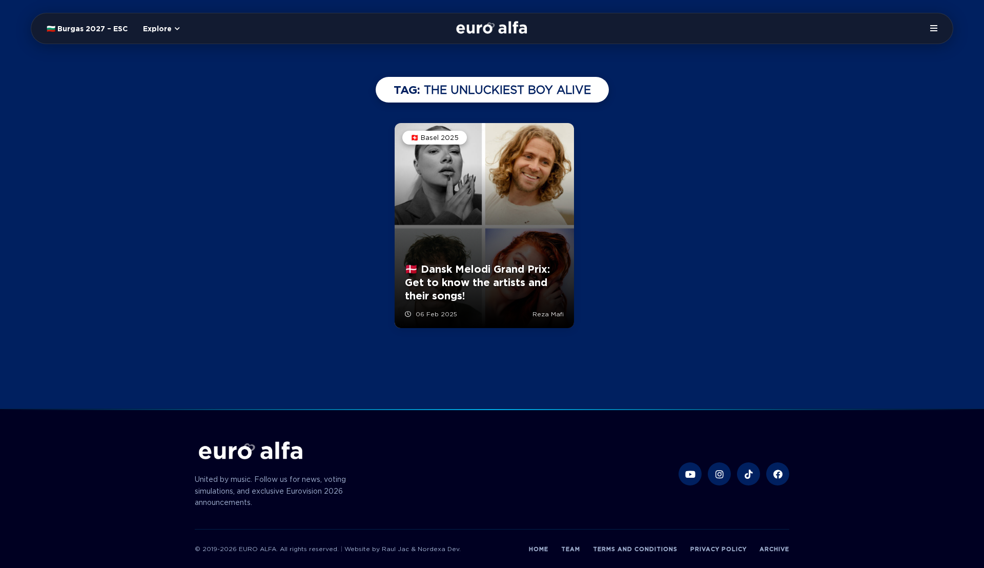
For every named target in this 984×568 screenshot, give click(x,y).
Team (570, 549)
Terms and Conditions (635, 549)
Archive (774, 549)
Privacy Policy (718, 549)
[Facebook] (777, 473)
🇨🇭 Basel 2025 (435, 137)
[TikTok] (748, 473)
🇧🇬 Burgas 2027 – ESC (87, 29)
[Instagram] (719, 473)
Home (538, 549)
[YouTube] (690, 473)
